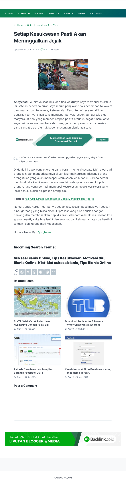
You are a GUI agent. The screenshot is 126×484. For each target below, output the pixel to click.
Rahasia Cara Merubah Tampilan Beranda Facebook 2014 (33, 371)
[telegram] (41, 272)
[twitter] (28, 272)
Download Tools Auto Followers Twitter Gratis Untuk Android (84, 323)
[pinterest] (47, 272)
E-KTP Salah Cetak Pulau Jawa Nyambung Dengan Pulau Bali (32, 323)
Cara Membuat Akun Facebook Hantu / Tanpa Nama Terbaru (88, 371)
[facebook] (22, 272)
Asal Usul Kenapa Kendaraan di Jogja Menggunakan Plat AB (59, 198)
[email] (53, 272)
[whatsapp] (34, 272)
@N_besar (44, 232)
